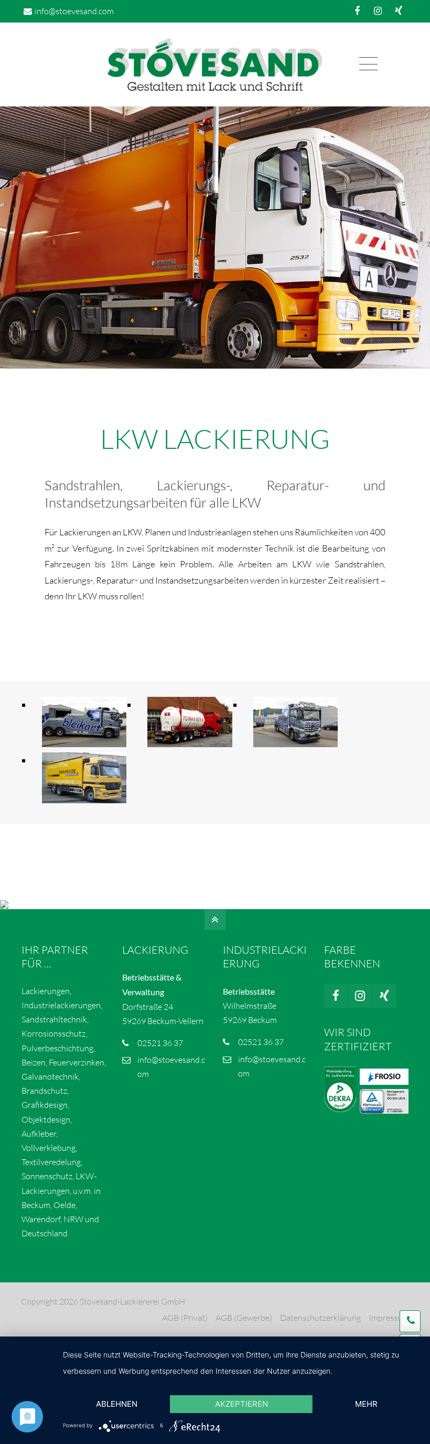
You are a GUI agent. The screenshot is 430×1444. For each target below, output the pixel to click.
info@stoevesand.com (74, 11)
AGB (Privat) (185, 1317)
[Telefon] (410, 1321)
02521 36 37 (160, 1043)
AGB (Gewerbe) (244, 1317)
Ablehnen (116, 1404)
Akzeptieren (241, 1404)
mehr (366, 1404)
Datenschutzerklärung (320, 1317)
